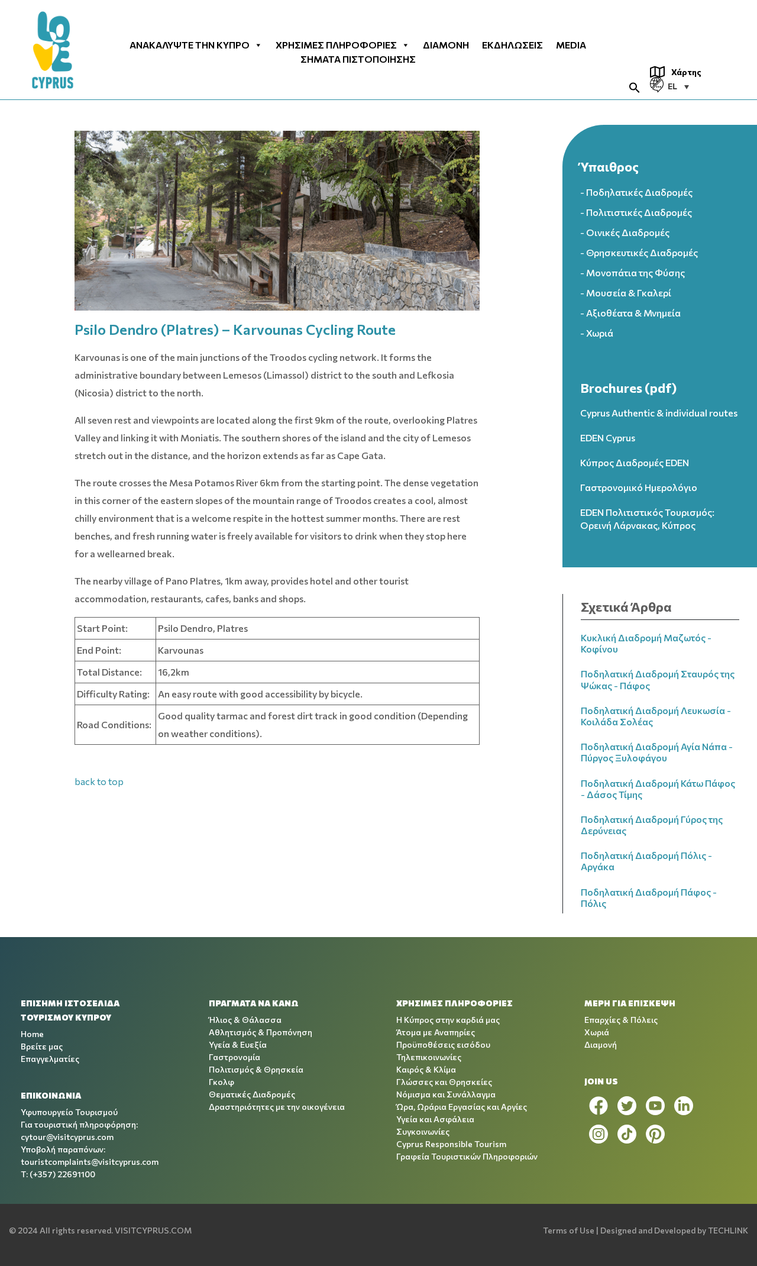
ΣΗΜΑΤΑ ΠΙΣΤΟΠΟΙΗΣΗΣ (358, 59)
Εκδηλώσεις (512, 45)
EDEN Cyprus (607, 437)
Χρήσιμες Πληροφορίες (336, 45)
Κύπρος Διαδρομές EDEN (634, 462)
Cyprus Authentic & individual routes (658, 412)
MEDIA (571, 45)
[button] (634, 86)
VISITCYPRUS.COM (153, 1230)
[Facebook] (598, 1105)
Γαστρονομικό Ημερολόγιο (638, 487)
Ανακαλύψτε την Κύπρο (190, 45)
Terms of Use (568, 1230)
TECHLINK (728, 1230)
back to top (99, 781)
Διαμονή (446, 45)
